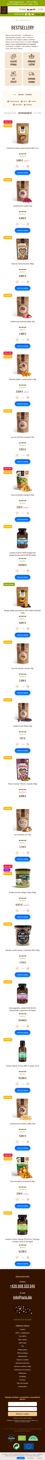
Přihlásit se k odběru (22, 745)
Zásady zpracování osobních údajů (22, 758)
